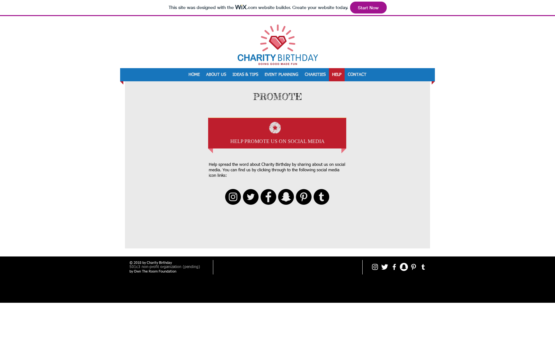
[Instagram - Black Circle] (233, 197)
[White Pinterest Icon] (414, 267)
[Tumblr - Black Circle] (321, 197)
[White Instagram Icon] (375, 267)
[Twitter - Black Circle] (251, 197)
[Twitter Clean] (385, 267)
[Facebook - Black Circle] (268, 197)
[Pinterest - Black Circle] (304, 197)
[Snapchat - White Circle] (404, 267)
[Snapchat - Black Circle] (286, 197)
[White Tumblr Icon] (423, 267)
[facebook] (394, 267)
